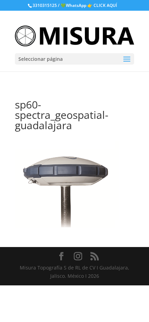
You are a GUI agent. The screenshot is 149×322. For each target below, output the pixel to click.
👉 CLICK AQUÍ (102, 5)
